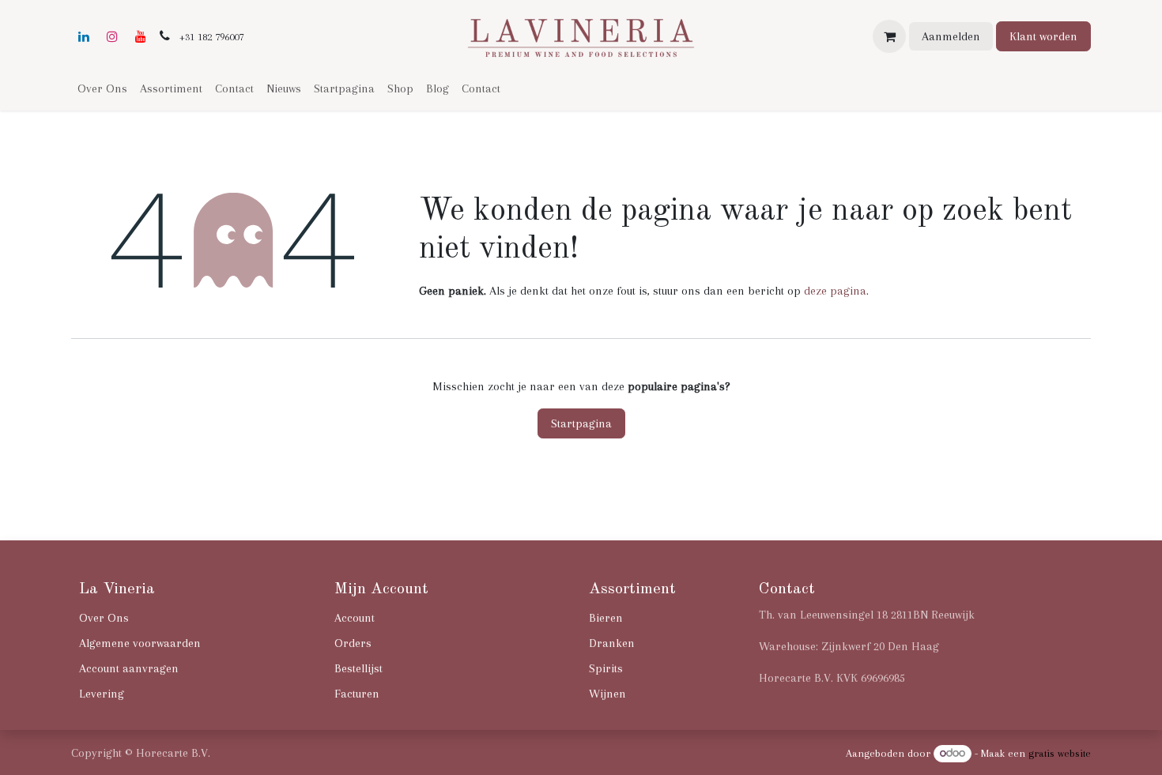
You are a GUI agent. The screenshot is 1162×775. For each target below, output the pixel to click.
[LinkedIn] (83, 36)
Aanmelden (951, 36)
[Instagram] (112, 36)
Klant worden (1043, 36)
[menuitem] (102, 88)
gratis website (1059, 753)
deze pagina (835, 291)
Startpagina (581, 423)
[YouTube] (140, 36)
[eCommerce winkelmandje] (889, 36)
